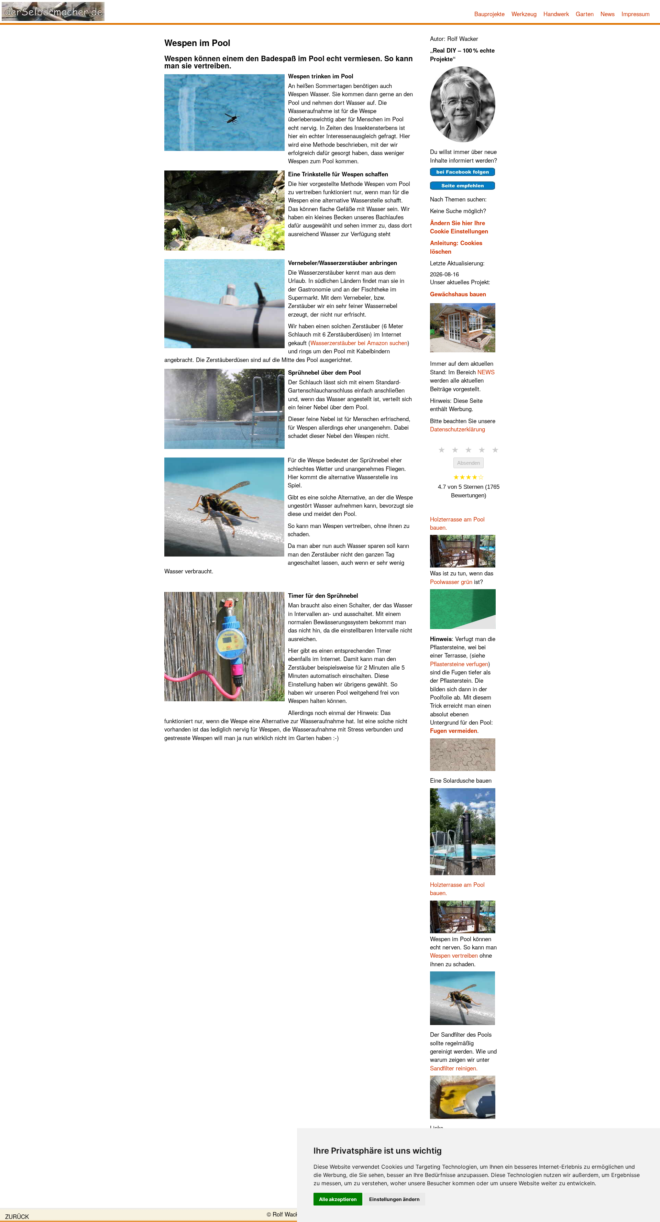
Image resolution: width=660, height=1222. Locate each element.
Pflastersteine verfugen (459, 664)
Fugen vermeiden (453, 730)
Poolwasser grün (451, 581)
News (608, 14)
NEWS (486, 372)
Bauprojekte (489, 14)
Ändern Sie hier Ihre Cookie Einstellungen (459, 227)
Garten (585, 14)
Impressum (636, 14)
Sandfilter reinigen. (454, 1068)
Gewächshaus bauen (458, 294)
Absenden (468, 463)
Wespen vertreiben (454, 955)
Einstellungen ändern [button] (394, 1199)
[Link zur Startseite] (53, 11)
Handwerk (556, 14)
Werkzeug (524, 14)
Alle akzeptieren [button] (338, 1199)
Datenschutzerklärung (457, 429)
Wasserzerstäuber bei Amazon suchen (358, 343)
